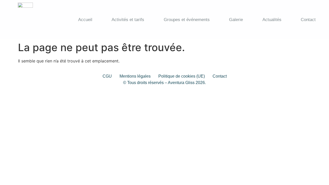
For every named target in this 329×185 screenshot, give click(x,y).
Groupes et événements (187, 19)
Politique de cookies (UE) (181, 76)
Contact (308, 19)
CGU (107, 76)
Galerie (236, 19)
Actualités (271, 19)
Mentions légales (135, 76)
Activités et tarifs (128, 19)
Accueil (85, 19)
